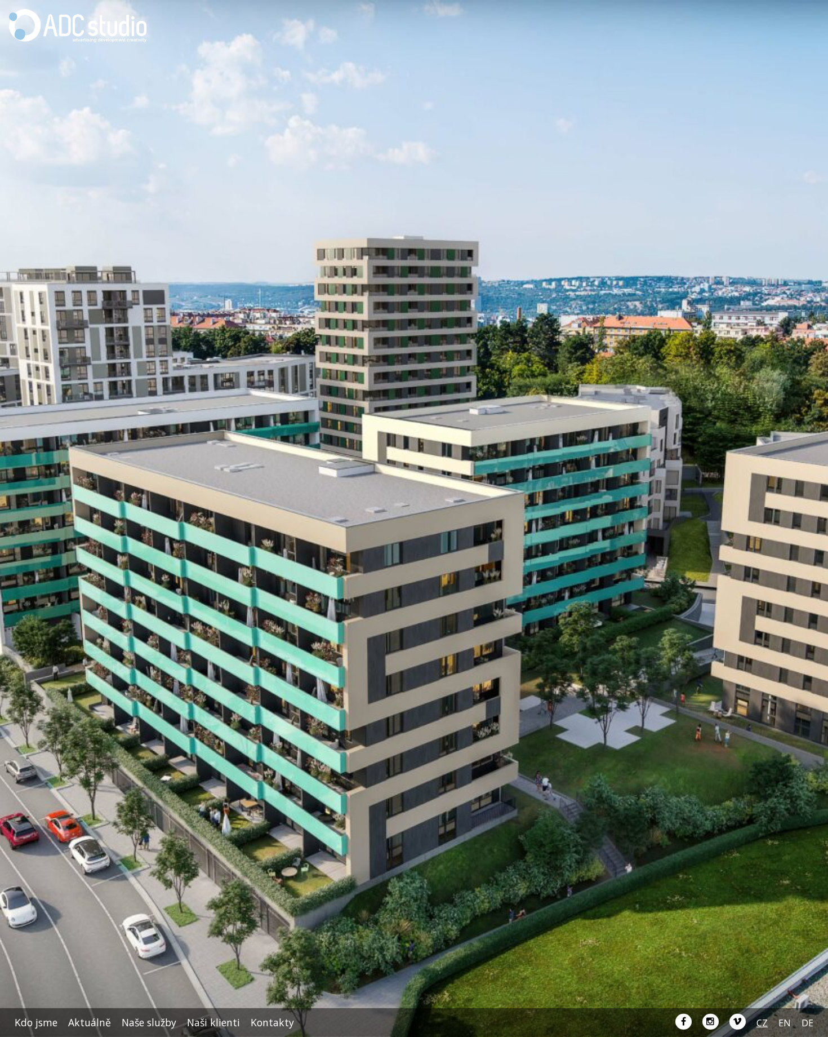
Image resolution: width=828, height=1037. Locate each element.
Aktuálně (89, 1022)
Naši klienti (213, 1022)
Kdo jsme (36, 1022)
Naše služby (149, 1022)
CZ (762, 1023)
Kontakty (272, 1022)
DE (807, 1023)
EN (784, 1023)
